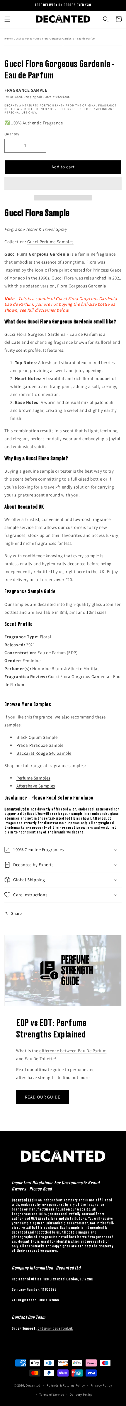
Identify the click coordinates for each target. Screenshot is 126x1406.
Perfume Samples (33, 778)
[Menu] (7, 19)
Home (7, 38)
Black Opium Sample (37, 737)
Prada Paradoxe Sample (40, 745)
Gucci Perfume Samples (50, 241)
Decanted (33, 1385)
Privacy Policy (101, 1385)
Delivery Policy (81, 1394)
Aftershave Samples (35, 786)
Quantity (11, 134)
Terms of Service (51, 1394)
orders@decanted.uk (55, 1328)
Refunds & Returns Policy (66, 1385)
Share (16, 913)
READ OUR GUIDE (42, 1097)
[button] (63, 183)
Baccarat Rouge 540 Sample (43, 753)
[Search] (105, 19)
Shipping (30, 97)
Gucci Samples (23, 38)
